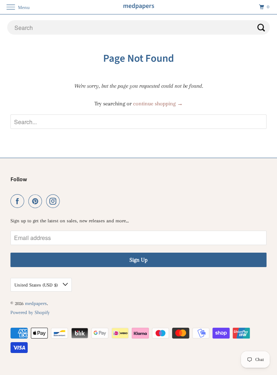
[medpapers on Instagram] (54, 201)
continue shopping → (158, 103)
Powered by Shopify (30, 312)
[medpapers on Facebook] (18, 201)
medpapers (36, 303)
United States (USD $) (36, 285)
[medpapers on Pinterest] (36, 201)
